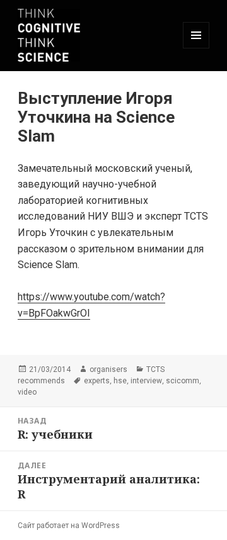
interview (146, 380)
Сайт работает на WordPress (69, 525)
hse (120, 380)
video (27, 392)
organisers (108, 369)
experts (97, 380)
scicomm (182, 380)
